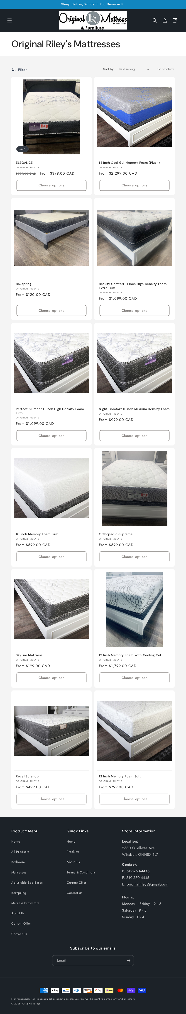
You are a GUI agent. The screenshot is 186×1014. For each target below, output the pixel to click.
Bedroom (18, 862)
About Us (18, 913)
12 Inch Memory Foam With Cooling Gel (130, 655)
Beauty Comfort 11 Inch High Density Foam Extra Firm (132, 286)
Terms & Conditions (81, 872)
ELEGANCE (24, 163)
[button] (10, 20)
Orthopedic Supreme (115, 534)
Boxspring (24, 284)
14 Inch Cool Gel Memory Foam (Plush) (129, 163)
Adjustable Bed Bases (27, 882)
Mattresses (19, 872)
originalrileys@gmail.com (147, 884)
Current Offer (21, 923)
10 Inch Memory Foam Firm (37, 534)
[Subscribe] (129, 960)
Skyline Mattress (29, 655)
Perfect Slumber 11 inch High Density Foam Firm (50, 411)
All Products (20, 851)
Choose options (51, 185)
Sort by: (108, 69)
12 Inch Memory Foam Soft (120, 776)
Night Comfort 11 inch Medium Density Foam (134, 409)
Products (73, 851)
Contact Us (19, 934)
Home (15, 841)
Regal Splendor (28, 776)
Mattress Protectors (25, 903)
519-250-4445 (138, 871)
